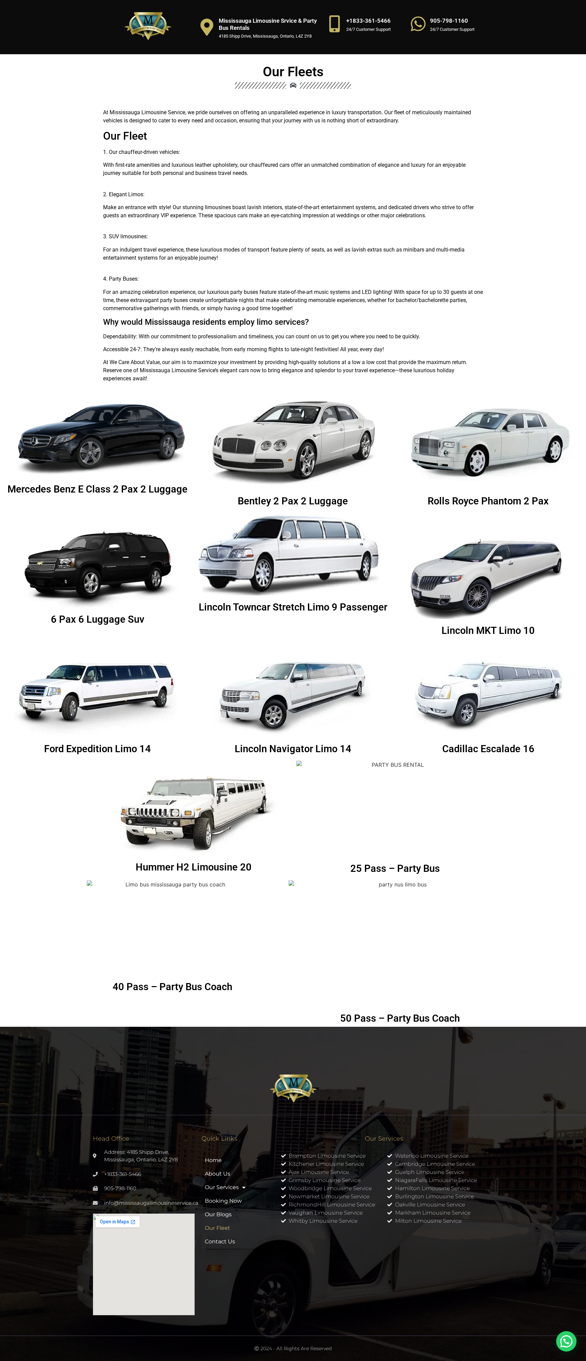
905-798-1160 (449, 20)
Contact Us (220, 1241)
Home (213, 1160)
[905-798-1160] (418, 23)
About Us (217, 1173)
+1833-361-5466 (368, 20)
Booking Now (223, 1201)
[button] (566, 1341)
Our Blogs (218, 1214)
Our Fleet (217, 1228)
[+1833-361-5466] (334, 23)
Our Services (222, 1187)
